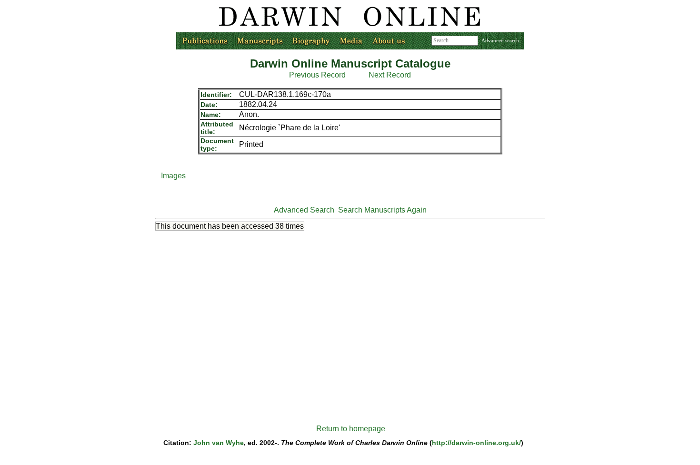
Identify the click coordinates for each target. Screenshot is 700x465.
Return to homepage (350, 429)
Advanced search (500, 40)
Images (173, 176)
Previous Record (317, 75)
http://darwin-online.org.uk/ (476, 442)
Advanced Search (304, 210)
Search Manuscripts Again (382, 210)
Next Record (390, 75)
